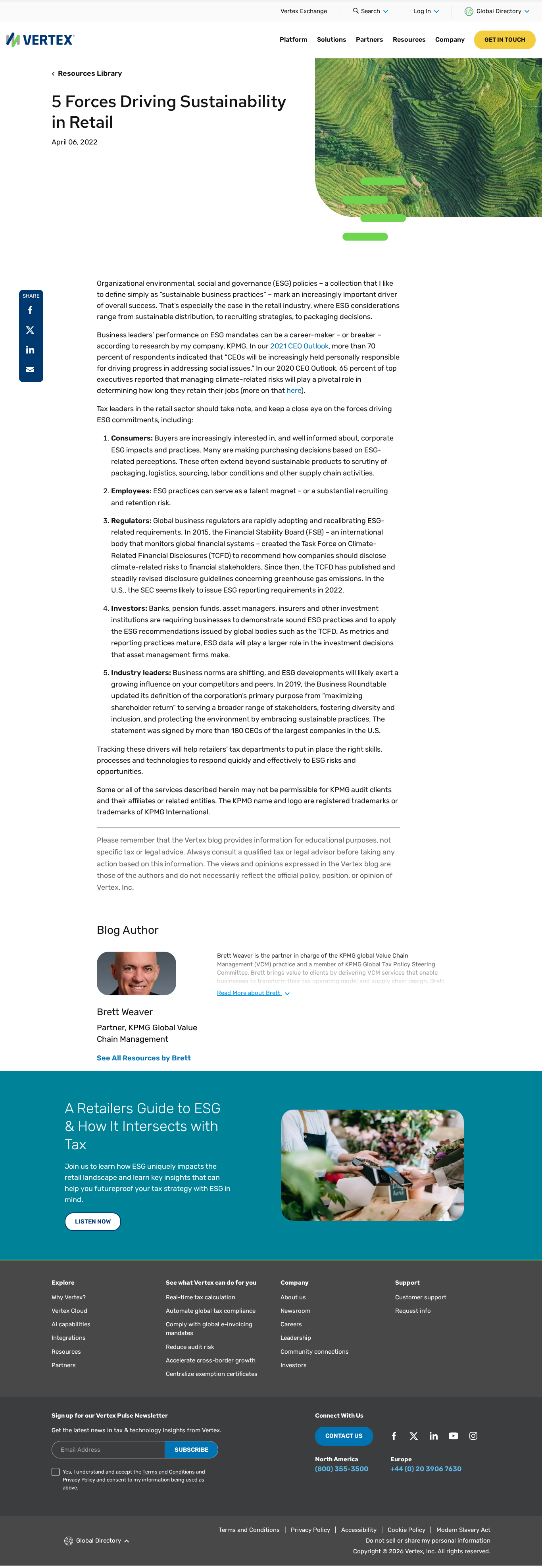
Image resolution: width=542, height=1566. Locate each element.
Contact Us (344, 1435)
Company (450, 39)
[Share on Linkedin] (30, 350)
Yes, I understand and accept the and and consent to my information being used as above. (134, 1480)
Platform (294, 39)
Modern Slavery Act (463, 1529)
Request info (413, 1310)
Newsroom (295, 1310)
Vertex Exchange (304, 11)
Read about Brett (249, 993)
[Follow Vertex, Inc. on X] (414, 1436)
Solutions (331, 39)
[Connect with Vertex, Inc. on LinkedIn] (434, 1436)
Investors (294, 1365)
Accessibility (359, 1529)
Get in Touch (504, 39)
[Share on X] (30, 330)
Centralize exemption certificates (212, 1373)
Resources (409, 39)
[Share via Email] (30, 369)
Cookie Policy (406, 1529)
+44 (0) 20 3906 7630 (425, 1469)
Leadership (296, 1337)
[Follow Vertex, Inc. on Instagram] (473, 1436)
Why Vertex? (69, 1297)
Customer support (420, 1297)
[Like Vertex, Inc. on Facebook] (394, 1436)
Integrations (69, 1337)
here (293, 390)
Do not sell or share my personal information (428, 1540)
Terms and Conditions (168, 1472)
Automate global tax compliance (211, 1310)
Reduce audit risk (190, 1347)
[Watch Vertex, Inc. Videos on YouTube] (453, 1436)
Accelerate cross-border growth (211, 1360)
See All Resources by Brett (144, 1058)
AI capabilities (71, 1324)
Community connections (315, 1351)
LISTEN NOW (93, 1221)
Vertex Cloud (69, 1310)
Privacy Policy (79, 1480)
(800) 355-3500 (341, 1469)
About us (293, 1297)
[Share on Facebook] (30, 310)
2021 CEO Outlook (299, 346)
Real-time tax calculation (200, 1297)
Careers (291, 1324)
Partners (369, 39)
